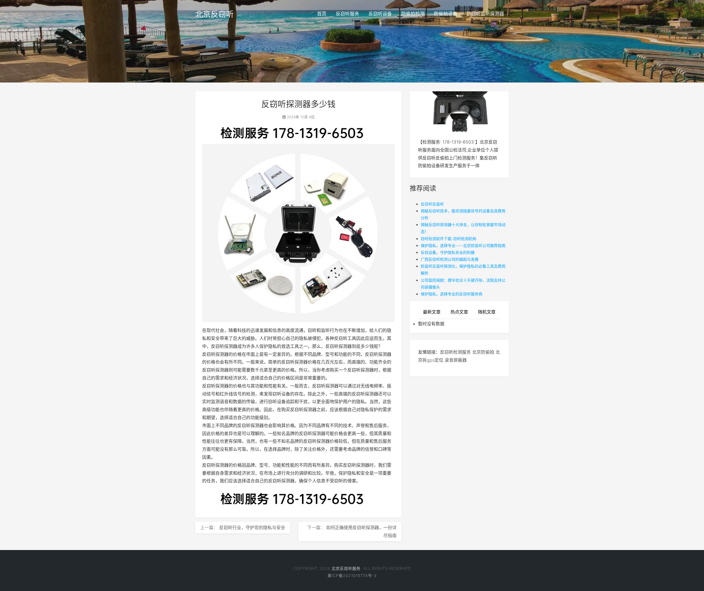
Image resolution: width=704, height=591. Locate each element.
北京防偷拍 (483, 352)
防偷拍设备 (445, 14)
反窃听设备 (380, 14)
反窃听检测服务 (455, 352)
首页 (321, 14)
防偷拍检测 (413, 14)
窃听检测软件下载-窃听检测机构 (448, 238)
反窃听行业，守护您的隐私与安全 (252, 527)
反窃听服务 (347, 14)
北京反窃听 (214, 14)
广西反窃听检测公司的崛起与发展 (450, 259)
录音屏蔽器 (456, 360)
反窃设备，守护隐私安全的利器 (448, 252)
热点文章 (459, 312)
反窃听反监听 (432, 204)
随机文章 (487, 312)
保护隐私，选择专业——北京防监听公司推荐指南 (463, 245)
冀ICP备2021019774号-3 (352, 575)
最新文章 (432, 312)
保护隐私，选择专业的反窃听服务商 (451, 294)
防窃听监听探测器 (485, 14)
